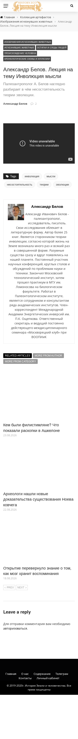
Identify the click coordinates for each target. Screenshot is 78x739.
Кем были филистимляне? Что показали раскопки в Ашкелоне (31, 427)
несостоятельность (19, 184)
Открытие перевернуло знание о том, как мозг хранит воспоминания (37, 570)
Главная (10, 674)
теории (44, 184)
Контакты (25, 678)
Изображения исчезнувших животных (27, 41)
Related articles (17, 355)
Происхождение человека (20, 53)
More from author (48, 355)
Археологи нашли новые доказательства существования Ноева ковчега (38, 499)
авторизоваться (15, 628)
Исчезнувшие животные (19, 47)
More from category (20, 361)
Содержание (42, 674)
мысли (51, 176)
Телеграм (61, 674)
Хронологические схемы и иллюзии (27, 58)
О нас (25, 674)
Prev (10, 587)
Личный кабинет (48, 678)
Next (20, 587)
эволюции (62, 184)
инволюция (32, 176)
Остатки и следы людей (52, 47)
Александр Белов (15, 104)
